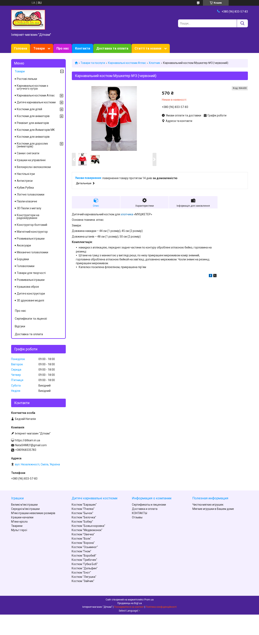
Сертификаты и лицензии (149, 504)
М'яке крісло (19, 521)
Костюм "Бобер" (82, 521)
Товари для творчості (31, 273)
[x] (215, 276)
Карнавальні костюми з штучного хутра (32, 87)
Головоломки (25, 266)
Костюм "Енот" (81, 572)
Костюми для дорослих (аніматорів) (32, 145)
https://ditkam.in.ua (27, 440)
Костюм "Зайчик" (83, 581)
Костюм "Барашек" (84, 504)
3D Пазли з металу (29, 208)
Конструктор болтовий (32, 224)
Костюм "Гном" (81, 551)
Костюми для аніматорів (33, 116)
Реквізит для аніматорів (33, 123)
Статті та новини (148, 48)
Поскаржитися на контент (129, 606)
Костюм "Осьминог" (85, 547)
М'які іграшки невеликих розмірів (33, 513)
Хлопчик (154, 62)
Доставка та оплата (112, 48)
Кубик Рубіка (25, 187)
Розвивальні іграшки (31, 238)
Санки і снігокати (28, 153)
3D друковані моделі (30, 300)
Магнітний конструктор (32, 231)
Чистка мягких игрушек (207, 504)
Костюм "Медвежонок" (87, 530)
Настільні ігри (26, 173)
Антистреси (25, 180)
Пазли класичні (27, 201)
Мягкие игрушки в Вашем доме (213, 508)
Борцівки (23, 259)
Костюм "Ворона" (83, 542)
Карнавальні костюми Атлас (127, 62)
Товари (39, 48)
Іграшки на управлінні (31, 160)
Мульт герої (19, 530)
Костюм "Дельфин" (85, 568)
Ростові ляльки (27, 78)
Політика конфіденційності (161, 606)
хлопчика (127, 214)
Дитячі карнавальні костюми (36, 102)
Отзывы (137, 517)
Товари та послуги (93, 62)
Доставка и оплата (144, 508)
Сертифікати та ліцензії (31, 318)
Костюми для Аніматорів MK (36, 129)
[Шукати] (242, 23)
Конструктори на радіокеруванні (28, 216)
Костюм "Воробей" (84, 555)
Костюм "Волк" (81, 538)
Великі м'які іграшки (24, 504)
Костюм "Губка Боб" (85, 564)
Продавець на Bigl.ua (129, 603)
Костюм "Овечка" (83, 534)
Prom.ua (149, 599)
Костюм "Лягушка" (84, 576)
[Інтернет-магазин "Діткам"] (28, 19)
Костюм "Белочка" (84, 517)
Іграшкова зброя (28, 286)
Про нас (62, 48)
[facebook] (210, 276)
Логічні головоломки (30, 194)
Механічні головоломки (32, 252)
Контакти (82, 48)
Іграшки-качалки (22, 517)
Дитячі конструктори (31, 293)
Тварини (16, 525)
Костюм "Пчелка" (83, 508)
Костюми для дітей (29, 109)
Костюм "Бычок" (82, 513)
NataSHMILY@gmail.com (31, 445)
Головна (20, 48)
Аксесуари (24, 245)
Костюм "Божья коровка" (88, 525)
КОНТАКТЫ (139, 513)
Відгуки (20, 326)
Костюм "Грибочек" (84, 559)
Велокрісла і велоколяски (34, 167)
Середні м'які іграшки (25, 508)
